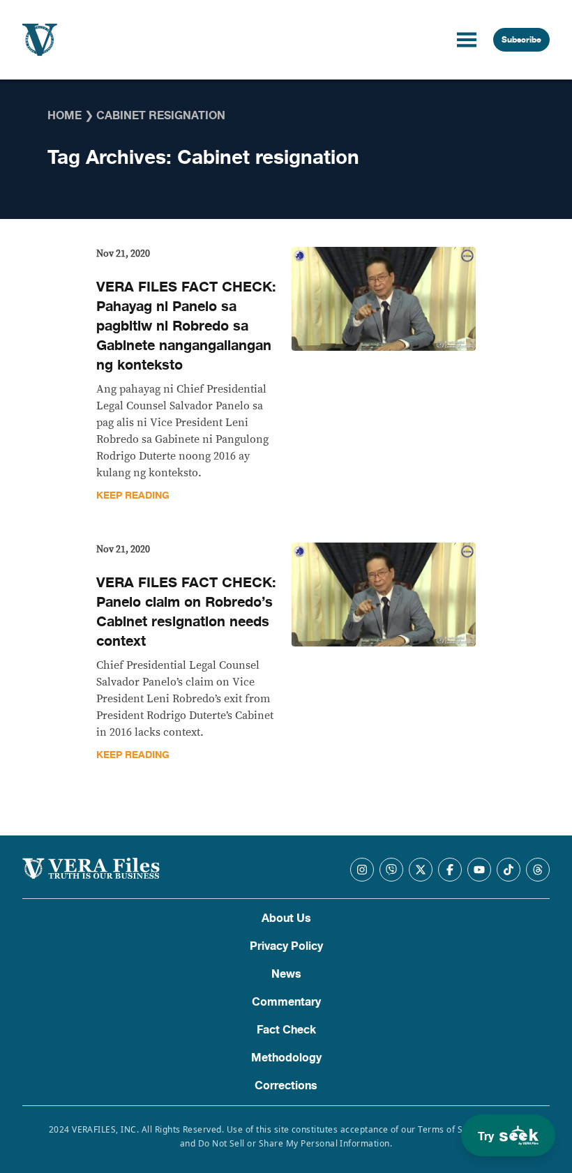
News (286, 974)
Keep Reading (133, 495)
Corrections (286, 1086)
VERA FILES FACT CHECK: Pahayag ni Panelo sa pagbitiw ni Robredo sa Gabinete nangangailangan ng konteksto (186, 326)
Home (64, 116)
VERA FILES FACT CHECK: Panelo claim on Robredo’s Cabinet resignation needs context (186, 612)
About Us (286, 918)
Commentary (286, 1002)
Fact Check (286, 1030)
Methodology (286, 1058)
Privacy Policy (286, 946)
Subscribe (521, 40)
